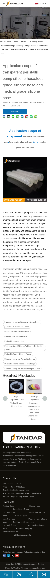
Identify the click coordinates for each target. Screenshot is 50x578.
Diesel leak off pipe (21, 509)
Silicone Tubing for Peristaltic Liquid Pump (22, 369)
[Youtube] (17, 555)
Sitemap (40, 568)
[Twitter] (12, 555)
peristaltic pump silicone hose (16, 327)
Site (18, 106)
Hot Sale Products (10, 532)
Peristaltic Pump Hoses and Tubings (19, 364)
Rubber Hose (8, 506)
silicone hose (40, 306)
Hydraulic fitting (9, 525)
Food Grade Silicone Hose (15, 336)
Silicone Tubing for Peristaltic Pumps (19, 359)
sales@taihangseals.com (18, 490)
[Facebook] (4, 555)
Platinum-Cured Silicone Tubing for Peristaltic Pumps (23, 347)
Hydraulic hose (9, 512)
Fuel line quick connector (23, 522)
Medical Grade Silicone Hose (16, 331)
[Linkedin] (8, 555)
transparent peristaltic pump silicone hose (21, 322)
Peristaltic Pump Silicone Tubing (17, 354)
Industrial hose (9, 519)
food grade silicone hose (20, 142)
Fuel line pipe (21, 516)
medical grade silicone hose (35, 216)
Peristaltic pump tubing (14, 341)
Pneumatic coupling (24, 528)
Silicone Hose (29, 506)
